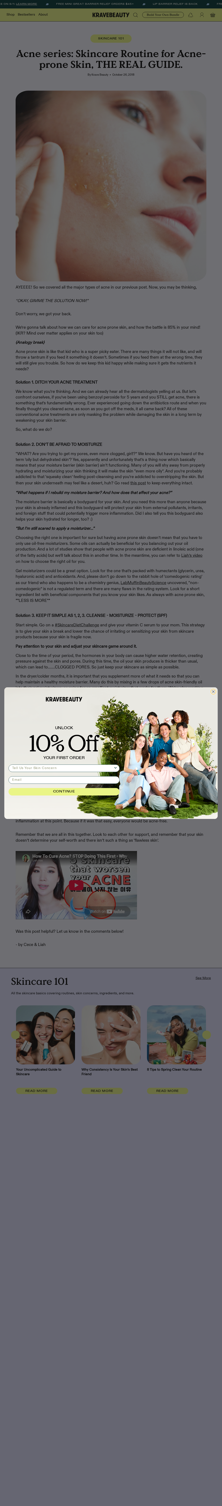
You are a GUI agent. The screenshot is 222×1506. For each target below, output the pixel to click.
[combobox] (62, 768)
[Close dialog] (213, 691)
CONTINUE (64, 791)
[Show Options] (115, 768)
